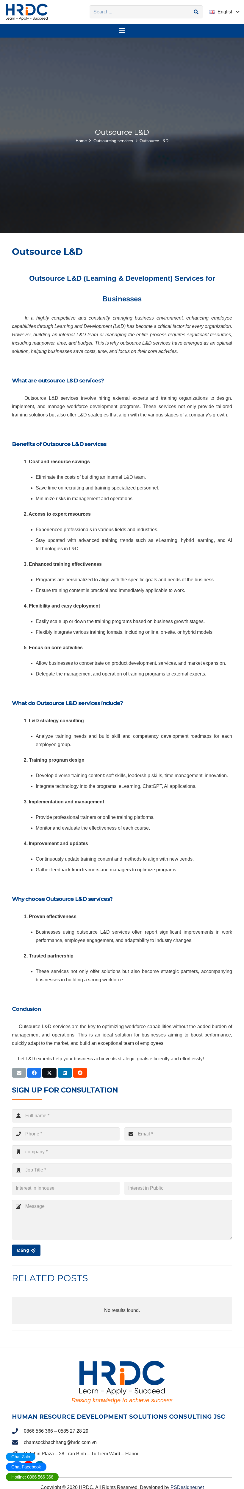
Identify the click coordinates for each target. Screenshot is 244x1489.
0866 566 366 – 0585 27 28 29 (56, 1430)
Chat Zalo (20, 1456)
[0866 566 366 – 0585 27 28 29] (18, 1431)
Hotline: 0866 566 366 (32, 1476)
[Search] (196, 12)
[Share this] (34, 1073)
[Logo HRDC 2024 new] (27, 12)
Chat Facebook (26, 1466)
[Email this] (19, 1073)
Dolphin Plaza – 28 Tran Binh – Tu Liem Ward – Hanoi (81, 1453)
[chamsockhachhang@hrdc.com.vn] (18, 1442)
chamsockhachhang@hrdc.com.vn (60, 1442)
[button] (224, 12)
